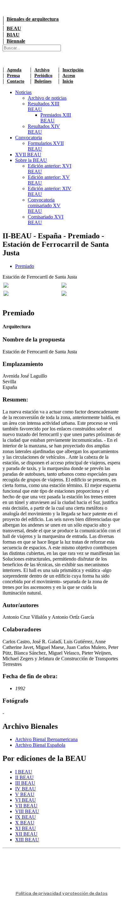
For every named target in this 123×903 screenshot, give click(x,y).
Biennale (16, 41)
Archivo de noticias (47, 98)
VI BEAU (25, 800)
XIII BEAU (27, 839)
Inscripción (73, 70)
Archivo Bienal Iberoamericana (46, 739)
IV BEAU (25, 788)
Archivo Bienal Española (40, 745)
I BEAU (23, 771)
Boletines (42, 81)
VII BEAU (26, 805)
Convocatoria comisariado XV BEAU (44, 205)
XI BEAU (25, 828)
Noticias (23, 92)
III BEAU (25, 783)
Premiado (24, 266)
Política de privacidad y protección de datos (61, 893)
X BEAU (24, 822)
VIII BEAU (27, 811)
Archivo (42, 70)
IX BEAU (25, 817)
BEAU (14, 28)
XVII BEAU (28, 154)
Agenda (14, 70)
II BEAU (24, 777)
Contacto (15, 81)
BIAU (13, 34)
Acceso (68, 75)
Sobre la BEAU (31, 160)
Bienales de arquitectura (33, 19)
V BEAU (24, 794)
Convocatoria (28, 137)
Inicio (67, 81)
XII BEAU (26, 834)
